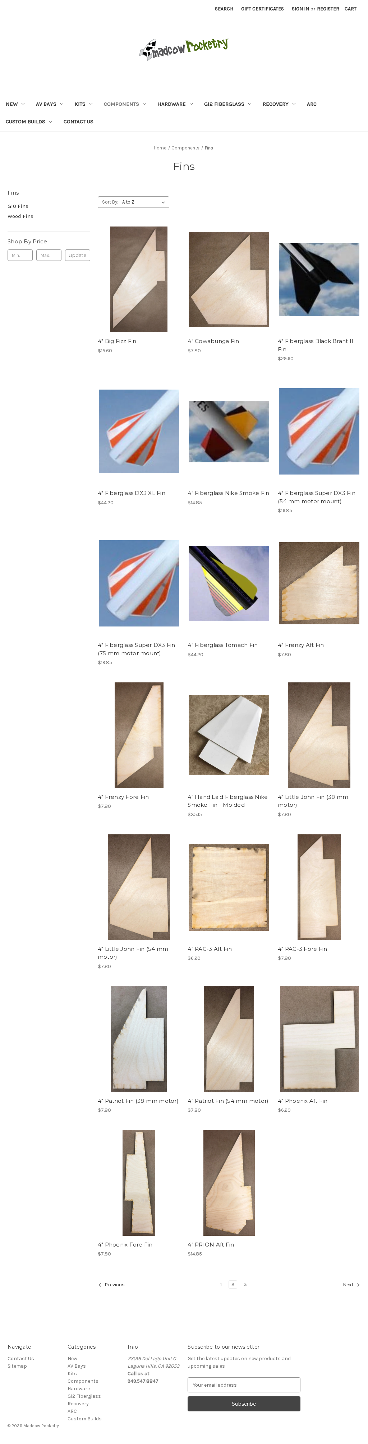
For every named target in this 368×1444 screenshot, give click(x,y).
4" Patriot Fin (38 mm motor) (138, 1100)
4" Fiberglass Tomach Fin (223, 645)
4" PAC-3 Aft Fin (210, 948)
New (12, 104)
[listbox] (145, 202)
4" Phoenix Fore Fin (125, 1244)
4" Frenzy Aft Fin (301, 645)
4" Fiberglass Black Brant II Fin (315, 345)
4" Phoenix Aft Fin (303, 1100)
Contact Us (78, 121)
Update (78, 255)
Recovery (276, 104)
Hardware (171, 104)
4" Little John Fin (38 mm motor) (313, 801)
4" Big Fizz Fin (117, 341)
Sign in (300, 9)
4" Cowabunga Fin (213, 341)
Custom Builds (25, 121)
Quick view (138, 273)
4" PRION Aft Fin (211, 1244)
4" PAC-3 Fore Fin (302, 948)
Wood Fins (20, 216)
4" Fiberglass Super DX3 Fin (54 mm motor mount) (316, 497)
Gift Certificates (262, 9)
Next (349, 1285)
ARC (312, 104)
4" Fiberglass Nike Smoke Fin (228, 493)
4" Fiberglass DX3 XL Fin (131, 493)
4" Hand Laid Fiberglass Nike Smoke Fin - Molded (228, 801)
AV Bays (46, 104)
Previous (114, 1285)
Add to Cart (138, 286)
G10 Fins (18, 206)
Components (121, 104)
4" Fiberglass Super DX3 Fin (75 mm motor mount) (136, 649)
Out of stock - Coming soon (229, 741)
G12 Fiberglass (224, 104)
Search (224, 9)
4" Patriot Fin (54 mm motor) (228, 1100)
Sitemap (17, 1366)
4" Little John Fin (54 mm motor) (133, 953)
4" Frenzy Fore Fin (123, 797)
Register (328, 9)
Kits (80, 104)
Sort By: (110, 202)
